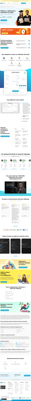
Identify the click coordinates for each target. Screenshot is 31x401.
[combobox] (10, 77)
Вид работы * (7, 75)
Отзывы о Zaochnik (22, 386)
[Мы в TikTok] (12, 394)
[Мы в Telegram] (8, 390)
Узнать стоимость (3, 20)
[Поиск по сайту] (29, 4)
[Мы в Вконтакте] (9, 390)
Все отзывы (15, 226)
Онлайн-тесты (26, 384)
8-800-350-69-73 (17, 374)
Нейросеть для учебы (27, 390)
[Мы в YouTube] (11, 394)
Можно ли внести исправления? (9, 298)
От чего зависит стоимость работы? (9, 293)
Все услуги (16, 392)
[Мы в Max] (13, 390)
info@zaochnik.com (11, 384)
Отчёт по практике (17, 205)
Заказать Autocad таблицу (23, 267)
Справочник (26, 383)
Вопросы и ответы (27, 386)
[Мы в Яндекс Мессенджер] (8, 391)
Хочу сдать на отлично (4, 47)
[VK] (23, 85)
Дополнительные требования (15, 81)
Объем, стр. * (18, 78)
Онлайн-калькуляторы (27, 385)
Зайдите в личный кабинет (25, 116)
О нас (20, 383)
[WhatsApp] (21, 85)
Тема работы (7, 78)
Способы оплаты (22, 384)
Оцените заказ (25, 121)
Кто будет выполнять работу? (8, 291)
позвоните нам (6, 376)
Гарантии (21, 385)
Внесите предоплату (26, 118)
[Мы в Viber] (11, 390)
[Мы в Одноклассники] (9, 394)
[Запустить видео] (15, 187)
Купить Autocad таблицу (4, 310)
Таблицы (6, 205)
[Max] (25, 85)
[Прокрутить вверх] (29, 398)
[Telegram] (20, 85)
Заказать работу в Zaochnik (5, 136)
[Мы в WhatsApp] (12, 390)
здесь (3, 376)
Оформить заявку (23, 3)
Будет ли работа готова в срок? (9, 295)
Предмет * (18, 75)
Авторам (9, 3)
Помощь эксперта (16, 391)
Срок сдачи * (23, 78)
